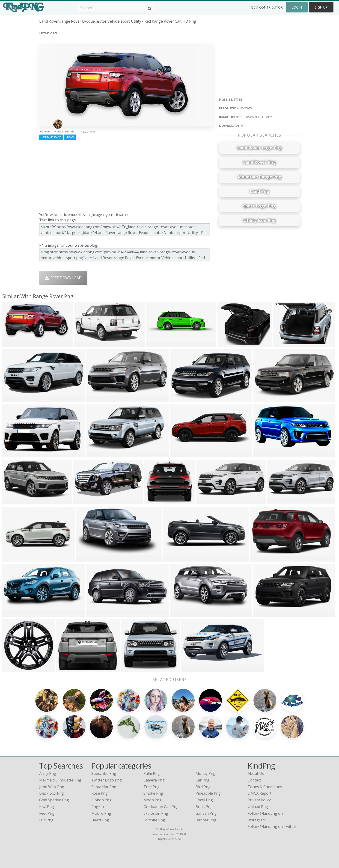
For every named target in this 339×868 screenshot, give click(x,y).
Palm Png (151, 773)
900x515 (178, 614)
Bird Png (203, 786)
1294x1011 (13, 454)
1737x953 (12, 614)
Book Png (204, 806)
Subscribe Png (103, 773)
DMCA (70, 137)
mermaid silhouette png (60, 780)
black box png (51, 793)
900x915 (11, 344)
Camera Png (154, 780)
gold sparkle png (54, 799)
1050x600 (86, 559)
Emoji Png (204, 799)
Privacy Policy (259, 799)
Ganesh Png (206, 813)
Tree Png (151, 786)
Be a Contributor (267, 7)
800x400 (178, 399)
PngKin (97, 806)
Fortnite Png (154, 820)
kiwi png (46, 806)
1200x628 (205, 501)
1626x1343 (228, 344)
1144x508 (83, 501)
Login (297, 7)
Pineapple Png (208, 793)
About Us (256, 773)
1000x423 (173, 559)
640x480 (262, 399)
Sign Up (321, 7)
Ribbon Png (101, 799)
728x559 (64, 669)
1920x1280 (13, 669)
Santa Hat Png (103, 786)
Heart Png (100, 820)
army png (47, 773)
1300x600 (95, 399)
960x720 (11, 559)
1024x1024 (13, 399)
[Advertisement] (126, 175)
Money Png (205, 773)
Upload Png (258, 806)
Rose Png (99, 793)
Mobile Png (101, 813)
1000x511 (191, 669)
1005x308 (155, 344)
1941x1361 (283, 344)
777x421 (262, 454)
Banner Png (206, 820)
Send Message (51, 137)
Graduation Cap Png (160, 806)
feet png (46, 813)
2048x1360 (84, 344)
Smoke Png (153, 793)
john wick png (51, 786)
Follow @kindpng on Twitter (272, 826)
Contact (254, 780)
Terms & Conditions (265, 786)
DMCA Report (259, 793)
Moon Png (152, 799)
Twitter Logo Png (106, 780)
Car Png (202, 780)
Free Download (65, 277)
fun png (46, 820)
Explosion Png (155, 813)
